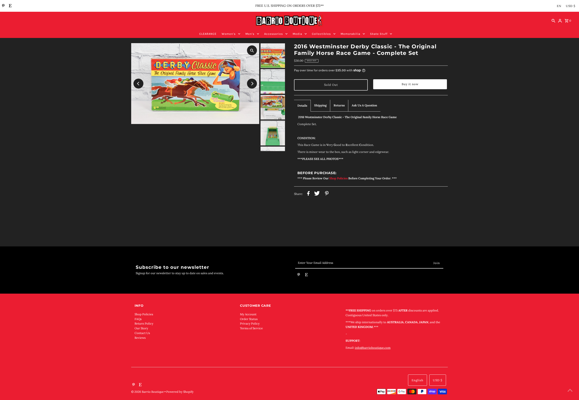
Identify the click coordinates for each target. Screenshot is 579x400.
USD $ (570, 6)
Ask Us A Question (364, 105)
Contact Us (142, 333)
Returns (339, 105)
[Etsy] (10, 6)
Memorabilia (350, 33)
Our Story (141, 328)
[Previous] (138, 84)
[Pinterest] (3, 6)
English (417, 380)
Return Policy (144, 323)
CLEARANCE (207, 33)
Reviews (140, 338)
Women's (229, 33)
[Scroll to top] (569, 390)
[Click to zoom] (252, 50)
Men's (249, 33)
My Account (248, 314)
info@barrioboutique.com (373, 348)
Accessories (273, 33)
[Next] (252, 84)
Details (302, 106)
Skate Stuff (378, 33)
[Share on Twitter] (317, 194)
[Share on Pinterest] (327, 194)
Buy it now (410, 84)
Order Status (249, 319)
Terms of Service (251, 328)
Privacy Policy (250, 323)
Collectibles (321, 33)
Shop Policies (144, 314)
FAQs (138, 319)
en (559, 6)
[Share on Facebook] (308, 194)
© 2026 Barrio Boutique (147, 392)
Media (297, 33)
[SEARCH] (553, 21)
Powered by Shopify (180, 392)
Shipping (320, 105)
